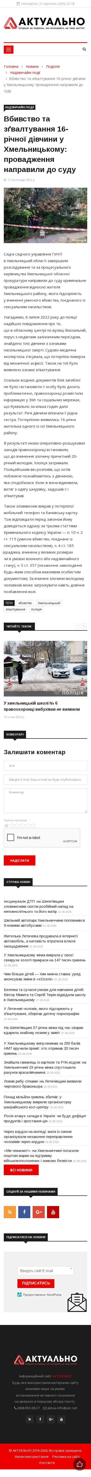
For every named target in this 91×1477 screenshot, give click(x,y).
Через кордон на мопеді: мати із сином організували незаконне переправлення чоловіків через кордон (38, 1136)
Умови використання (31, 1456)
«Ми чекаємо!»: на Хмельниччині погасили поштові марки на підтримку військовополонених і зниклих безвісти (41, 1155)
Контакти (47, 1462)
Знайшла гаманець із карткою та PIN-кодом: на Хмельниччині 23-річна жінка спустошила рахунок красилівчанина (45, 1067)
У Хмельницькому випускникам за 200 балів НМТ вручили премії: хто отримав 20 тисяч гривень (42, 1048)
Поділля (53, 66)
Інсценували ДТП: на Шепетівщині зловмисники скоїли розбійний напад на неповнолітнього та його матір (38, 906)
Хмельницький (49, 603)
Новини (32, 66)
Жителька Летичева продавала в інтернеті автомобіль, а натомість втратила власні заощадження (41, 941)
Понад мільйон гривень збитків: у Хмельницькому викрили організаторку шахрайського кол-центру (38, 1102)
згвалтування (15, 609)
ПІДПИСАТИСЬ (36, 1283)
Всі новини (21, 1170)
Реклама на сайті (66, 1456)
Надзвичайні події (25, 72)
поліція (36, 609)
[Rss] (30, 1420)
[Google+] (51, 1420)
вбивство (25, 603)
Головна (11, 66)
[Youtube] (61, 1420)
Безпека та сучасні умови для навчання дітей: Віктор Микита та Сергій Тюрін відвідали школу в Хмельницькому (45, 994)
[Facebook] (40, 1420)
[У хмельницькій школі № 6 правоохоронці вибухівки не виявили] (45, 668)
